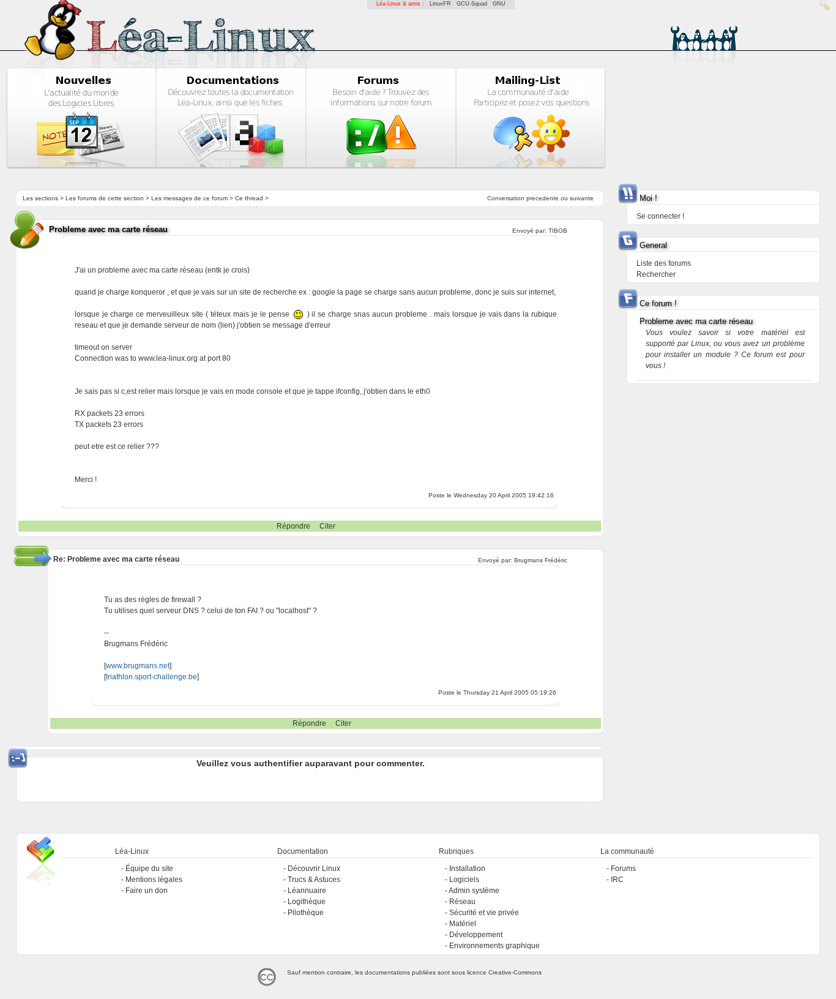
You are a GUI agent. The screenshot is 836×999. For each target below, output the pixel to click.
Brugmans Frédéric (540, 560)
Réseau (462, 901)
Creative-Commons (515, 972)
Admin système (474, 890)
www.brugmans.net (138, 666)
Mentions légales (153, 879)
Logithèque (307, 901)
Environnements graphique (494, 945)
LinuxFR (440, 4)
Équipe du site (149, 868)
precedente (542, 198)
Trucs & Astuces (314, 879)
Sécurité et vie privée (484, 912)
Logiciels (464, 879)
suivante (582, 198)
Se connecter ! (660, 216)
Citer (327, 526)
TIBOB (557, 230)
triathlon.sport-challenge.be (151, 677)
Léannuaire (307, 890)
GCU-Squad (472, 4)
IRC (617, 879)
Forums (623, 868)
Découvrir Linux (314, 868)
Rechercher (656, 274)
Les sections (40, 198)
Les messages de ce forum (189, 198)
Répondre (293, 526)
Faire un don (146, 890)
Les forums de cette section (104, 198)
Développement (475, 934)
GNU (499, 4)
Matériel (462, 923)
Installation (467, 868)
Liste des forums (663, 263)
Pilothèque (306, 912)
